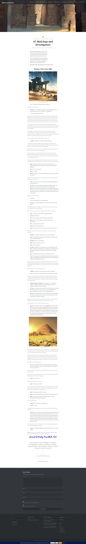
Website (24, 497)
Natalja (39, 446)
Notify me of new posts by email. (29, 506)
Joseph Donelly (53, 444)
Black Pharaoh (36, 442)
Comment (25, 476)
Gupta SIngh (41, 444)
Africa (31, 442)
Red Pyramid (55, 446)
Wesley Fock (49, 448)
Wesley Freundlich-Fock (40, 47)
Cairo (40, 442)
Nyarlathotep (44, 446)
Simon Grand (37, 448)
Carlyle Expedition (46, 442)
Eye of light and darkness (33, 444)
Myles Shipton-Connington (32, 446)
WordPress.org (62, 531)
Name (24, 488)
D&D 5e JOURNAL (8, 3)
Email (24, 492)
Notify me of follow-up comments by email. (31, 502)
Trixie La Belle (43, 448)
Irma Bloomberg (47, 444)
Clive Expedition (53, 442)
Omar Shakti (50, 446)
